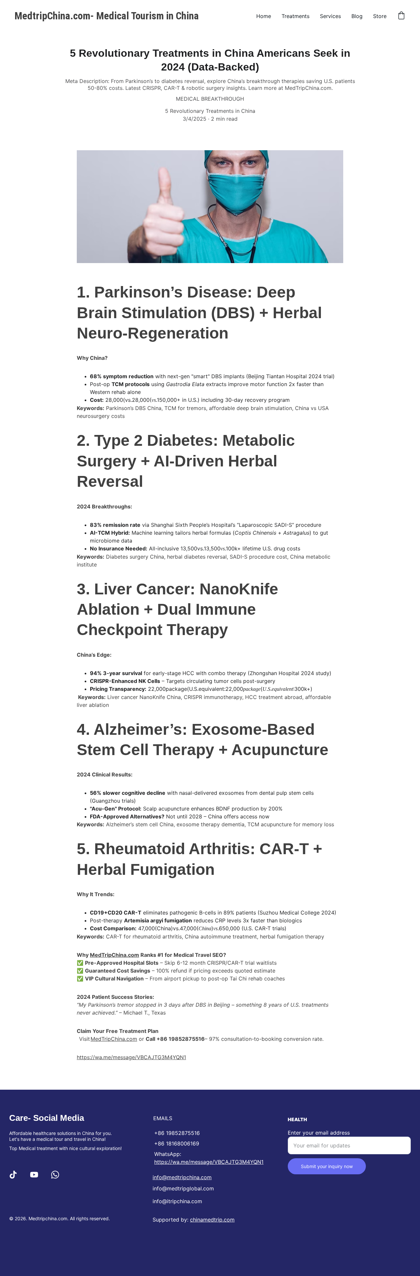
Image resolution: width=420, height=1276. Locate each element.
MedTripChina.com (114, 955)
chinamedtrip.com (212, 1219)
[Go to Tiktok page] (13, 1175)
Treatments (295, 16)
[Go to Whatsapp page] (55, 1175)
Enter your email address (319, 1132)
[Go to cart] (401, 16)
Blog (357, 16)
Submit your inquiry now (327, 1166)
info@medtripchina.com (182, 1177)
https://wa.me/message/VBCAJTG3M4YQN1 (131, 1057)
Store (380, 16)
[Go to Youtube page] (34, 1175)
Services (330, 16)
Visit (85, 1039)
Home (263, 16)
